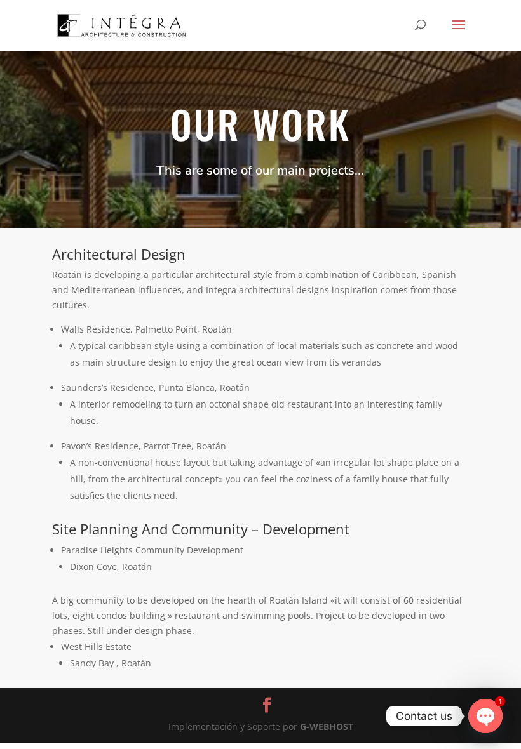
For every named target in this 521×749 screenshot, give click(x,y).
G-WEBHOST (326, 726)
